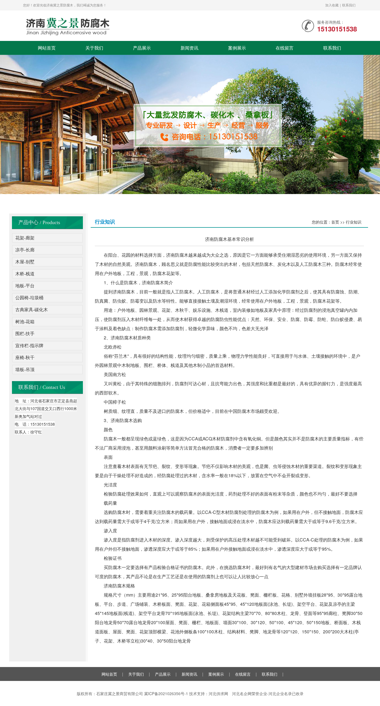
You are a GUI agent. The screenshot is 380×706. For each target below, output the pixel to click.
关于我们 (94, 48)
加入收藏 (332, 5)
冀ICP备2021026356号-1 (166, 693)
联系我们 (349, 5)
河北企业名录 (280, 693)
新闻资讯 (189, 48)
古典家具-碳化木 (31, 309)
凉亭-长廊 (24, 249)
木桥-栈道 (24, 273)
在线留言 (284, 48)
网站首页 (47, 48)
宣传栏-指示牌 (29, 345)
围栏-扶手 (24, 333)
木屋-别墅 (24, 261)
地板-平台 (24, 285)
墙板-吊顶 (24, 369)
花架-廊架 (24, 238)
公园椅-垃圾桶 (29, 297)
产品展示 (142, 48)
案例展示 (237, 48)
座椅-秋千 (24, 357)
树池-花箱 (24, 321)
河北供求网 (218, 693)
